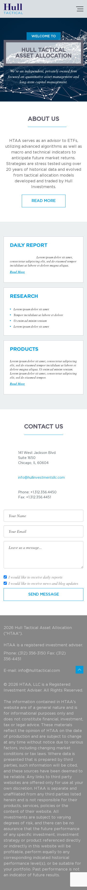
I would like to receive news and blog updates (43, 583)
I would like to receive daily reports (35, 576)
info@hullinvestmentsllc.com (41, 477)
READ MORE (44, 201)
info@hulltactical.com (39, 671)
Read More (17, 272)
